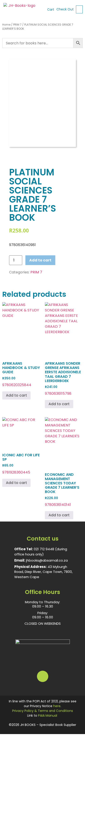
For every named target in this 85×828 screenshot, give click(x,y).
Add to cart (40, 260)
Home (6, 24)
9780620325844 (21, 374)
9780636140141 (62, 489)
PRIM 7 (17, 24)
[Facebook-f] (42, 676)
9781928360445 (21, 463)
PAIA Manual (47, 715)
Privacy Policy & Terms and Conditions (42, 710)
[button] (79, 9)
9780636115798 (63, 378)
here (57, 706)
